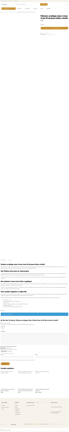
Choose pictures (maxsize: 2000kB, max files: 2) (8, 346)
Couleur (42, 24)
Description (3, 260)
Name (2, 354)
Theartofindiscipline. (36, 424)
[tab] (3, 261)
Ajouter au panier (55, 28)
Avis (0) (10, 260)
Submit (5, 363)
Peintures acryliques (52, 34)
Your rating (3, 326)
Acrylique (47, 34)
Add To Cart (9, 385)
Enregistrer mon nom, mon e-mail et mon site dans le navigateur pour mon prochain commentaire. (18, 360)
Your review (3, 331)
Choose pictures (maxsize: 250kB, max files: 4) (9, 349)
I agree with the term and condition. (8, 353)
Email (36, 354)
